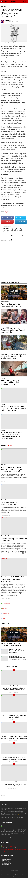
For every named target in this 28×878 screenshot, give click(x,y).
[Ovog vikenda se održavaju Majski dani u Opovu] (14, 491)
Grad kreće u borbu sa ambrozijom (10, 580)
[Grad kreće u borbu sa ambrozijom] (14, 567)
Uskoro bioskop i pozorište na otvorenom (14, 540)
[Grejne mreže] (5, 613)
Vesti (9, 535)
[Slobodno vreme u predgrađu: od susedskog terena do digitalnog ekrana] (14, 342)
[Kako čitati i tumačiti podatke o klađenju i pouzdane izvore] (14, 368)
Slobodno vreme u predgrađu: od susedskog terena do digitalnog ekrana (14, 356)
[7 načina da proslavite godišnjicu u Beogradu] (14, 292)
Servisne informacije (14, 576)
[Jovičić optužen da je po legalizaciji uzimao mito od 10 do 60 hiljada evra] (14, 727)
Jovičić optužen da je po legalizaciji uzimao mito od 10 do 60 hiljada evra (14, 737)
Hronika (14, 755)
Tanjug (6, 212)
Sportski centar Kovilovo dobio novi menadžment (14, 785)
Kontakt (17, 876)
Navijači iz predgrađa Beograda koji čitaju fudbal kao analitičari (13, 330)
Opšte (3, 326)
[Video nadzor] (5, 608)
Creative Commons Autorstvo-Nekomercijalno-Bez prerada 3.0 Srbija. (14, 849)
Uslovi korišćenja (16, 874)
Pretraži (25, 795)
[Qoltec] (3, 618)
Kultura (10, 445)
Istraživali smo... (6, 301)
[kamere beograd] (5, 603)
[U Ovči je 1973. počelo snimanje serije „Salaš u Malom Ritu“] (14, 677)
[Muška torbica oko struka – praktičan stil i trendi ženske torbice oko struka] (14, 395)
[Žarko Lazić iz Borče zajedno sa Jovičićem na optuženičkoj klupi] (14, 748)
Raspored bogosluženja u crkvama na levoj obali (14, 716)
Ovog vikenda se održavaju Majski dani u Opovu (12, 503)
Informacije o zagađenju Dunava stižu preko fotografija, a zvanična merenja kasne (11, 435)
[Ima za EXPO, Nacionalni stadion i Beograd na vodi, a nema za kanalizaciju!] (14, 455)
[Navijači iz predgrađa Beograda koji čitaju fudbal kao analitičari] (14, 316)
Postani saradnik (6, 859)
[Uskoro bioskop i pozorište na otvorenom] (14, 526)
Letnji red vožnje (6, 862)
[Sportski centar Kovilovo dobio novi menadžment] (14, 772)
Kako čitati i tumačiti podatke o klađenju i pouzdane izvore (10, 382)
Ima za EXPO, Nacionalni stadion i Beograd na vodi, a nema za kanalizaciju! (13, 469)
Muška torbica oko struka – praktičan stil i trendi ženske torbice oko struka (13, 408)
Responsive (16, 872)
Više (2, 478)
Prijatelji (9, 874)
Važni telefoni (5, 864)
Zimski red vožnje (6, 863)
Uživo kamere (5, 860)
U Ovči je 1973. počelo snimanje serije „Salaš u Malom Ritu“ (14, 689)
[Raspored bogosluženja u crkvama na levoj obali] (14, 703)
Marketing (11, 876)
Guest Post (24, 874)
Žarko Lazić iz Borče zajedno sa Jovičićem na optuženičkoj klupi (14, 758)
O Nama (3, 874)
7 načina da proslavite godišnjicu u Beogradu (11, 305)
